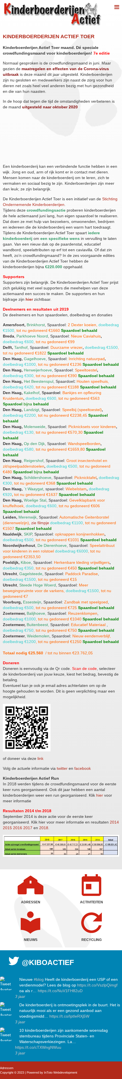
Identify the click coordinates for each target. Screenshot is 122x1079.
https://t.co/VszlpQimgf (97, 985)
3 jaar (20, 996)
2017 (27, 828)
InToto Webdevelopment (60, 1072)
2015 (7, 828)
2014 (114, 822)
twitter (63, 768)
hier (30, 299)
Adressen (6, 1068)
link (40, 758)
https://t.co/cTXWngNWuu (38, 1047)
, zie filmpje (39, 523)
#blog (39, 979)
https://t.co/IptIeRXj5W (69, 1016)
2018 (43, 828)
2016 (17, 828)
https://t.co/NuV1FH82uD (60, 990)
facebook (82, 768)
